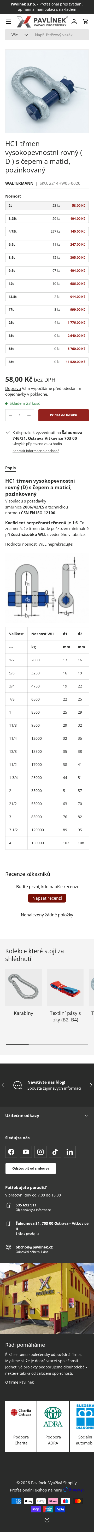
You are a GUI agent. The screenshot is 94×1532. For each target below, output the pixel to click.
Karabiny (23, 1013)
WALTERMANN (19, 183)
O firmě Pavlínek (19, 1382)
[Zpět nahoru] (47, 1521)
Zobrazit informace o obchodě (36, 450)
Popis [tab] (10, 467)
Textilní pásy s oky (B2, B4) (65, 1016)
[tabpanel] (47, 663)
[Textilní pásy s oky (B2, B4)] (65, 987)
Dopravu (13, 388)
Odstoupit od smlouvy (30, 1168)
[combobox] (47, 34)
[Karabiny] (23, 987)
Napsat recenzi (47, 898)
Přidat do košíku (63, 415)
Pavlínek (38, 1482)
